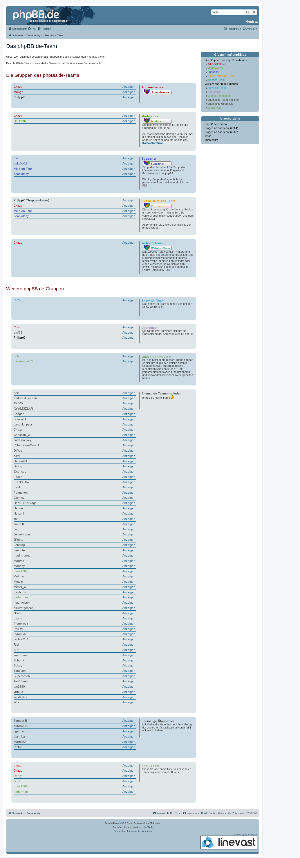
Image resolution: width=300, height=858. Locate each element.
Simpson (20, 670)
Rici (16, 644)
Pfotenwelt (21, 623)
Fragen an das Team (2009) (221, 132)
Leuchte (19, 550)
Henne (18, 508)
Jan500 (19, 524)
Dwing (18, 466)
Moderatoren (215, 68)
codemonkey (22, 440)
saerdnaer (21, 655)
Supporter (213, 72)
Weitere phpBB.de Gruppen (221, 84)
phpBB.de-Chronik (216, 124)
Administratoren (217, 64)
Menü (250, 21)
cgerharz (20, 731)
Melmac (19, 576)
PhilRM (18, 629)
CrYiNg (18, 300)
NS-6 (17, 613)
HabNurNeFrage (25, 503)
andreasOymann (25, 398)
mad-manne (22, 555)
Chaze (18, 429)
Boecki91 (20, 419)
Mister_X (20, 587)
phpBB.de (148, 827)
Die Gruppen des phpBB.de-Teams (226, 60)
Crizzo (18, 86)
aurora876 (21, 726)
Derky (18, 776)
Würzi (18, 702)
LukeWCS (20, 163)
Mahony (19, 566)
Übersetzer (214, 91)
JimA (17, 781)
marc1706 (21, 571)
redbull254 (21, 639)
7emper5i (20, 720)
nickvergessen (24, 608)
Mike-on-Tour (23, 168)
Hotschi (19, 513)
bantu (18, 765)
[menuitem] (32, 28)
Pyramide (20, 634)
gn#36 (18, 332)
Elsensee (20, 471)
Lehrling (19, 545)
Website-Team (216, 80)
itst (16, 518)
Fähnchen (21, 492)
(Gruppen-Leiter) (74, 200)
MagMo (19, 560)
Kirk (16, 158)
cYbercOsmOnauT (27, 445)
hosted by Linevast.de (245, 834)
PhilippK (19, 97)
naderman (21, 597)
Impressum (211, 140)
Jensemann (22, 534)
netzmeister (22, 602)
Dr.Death (20, 121)
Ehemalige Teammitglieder (224, 99)
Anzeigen (128, 86)
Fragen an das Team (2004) (221, 128)
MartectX (20, 741)
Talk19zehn (21, 681)
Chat (208, 136)
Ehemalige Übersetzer (221, 103)
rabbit (18, 747)
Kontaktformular (152, 143)
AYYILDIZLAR (23, 408)
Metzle (18, 581)
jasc (16, 529)
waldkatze (20, 697)
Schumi (19, 660)
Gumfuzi (19, 497)
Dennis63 (20, 461)
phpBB (121, 823)
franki (17, 487)
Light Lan (20, 736)
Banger (19, 414)
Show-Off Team (217, 87)
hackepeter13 (23, 361)
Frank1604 (21, 482)
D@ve (18, 450)
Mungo (18, 92)
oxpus (18, 618)
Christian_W (22, 434)
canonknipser (23, 424)
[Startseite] (41, 15)
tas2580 (19, 686)
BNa (17, 356)
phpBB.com (214, 107)
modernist (20, 592)
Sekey (18, 665)
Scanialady (21, 173)
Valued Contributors (219, 95)
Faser (18, 476)
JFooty (18, 539)
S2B (16, 650)
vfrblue (18, 692)
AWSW (18, 403)
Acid (17, 393)
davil (17, 456)
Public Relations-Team (221, 76)
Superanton (22, 676)
